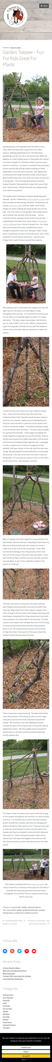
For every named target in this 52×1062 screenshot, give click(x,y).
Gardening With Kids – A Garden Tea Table (14, 922)
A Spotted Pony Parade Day (13, 979)
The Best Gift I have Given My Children (17, 976)
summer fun (19, 913)
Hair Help (6, 1017)
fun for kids (11, 910)
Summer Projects (34, 907)
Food (5, 1003)
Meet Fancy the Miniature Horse (14, 971)
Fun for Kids (16, 907)
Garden (24, 907)
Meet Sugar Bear (9, 973)
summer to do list (31, 913)
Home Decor (7, 1022)
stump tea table (15, 205)
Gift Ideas (6, 1014)
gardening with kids (30, 910)
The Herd (6, 1028)
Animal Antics (8, 995)
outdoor (42, 910)
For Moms (6, 1006)
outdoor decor (8, 913)
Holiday (6, 1019)
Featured (6, 1000)
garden (19, 910)
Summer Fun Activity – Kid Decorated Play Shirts (38, 922)
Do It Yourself (8, 998)
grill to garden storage (35, 199)
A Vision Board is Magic (11, 968)
